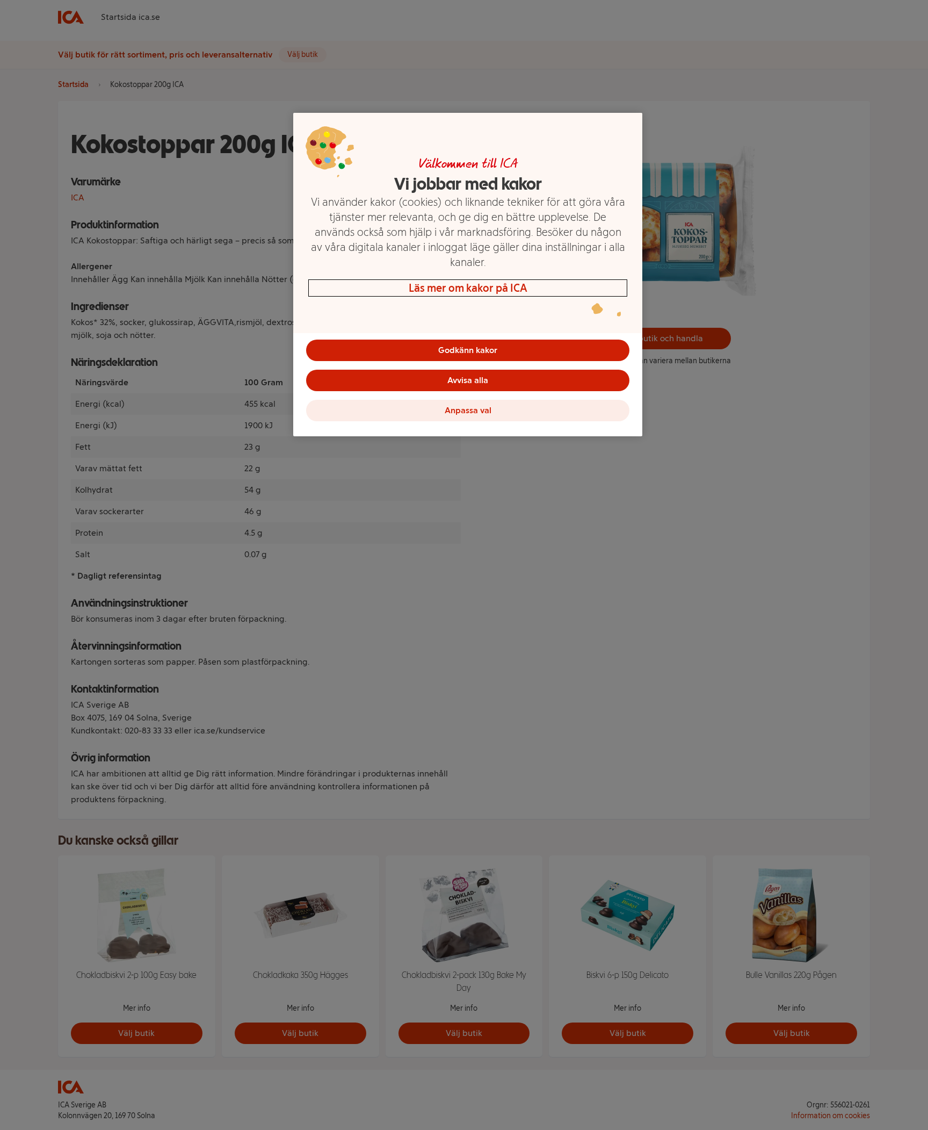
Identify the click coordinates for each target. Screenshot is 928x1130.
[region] (467, 274)
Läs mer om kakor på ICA (468, 288)
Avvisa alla (467, 380)
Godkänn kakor (467, 350)
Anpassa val (468, 410)
